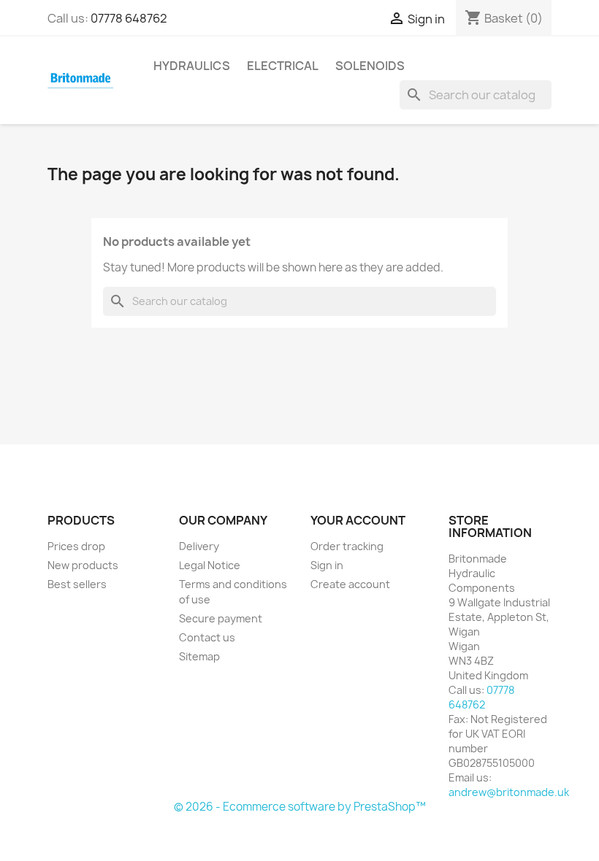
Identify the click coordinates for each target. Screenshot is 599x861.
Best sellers (77, 584)
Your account (357, 520)
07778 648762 (129, 18)
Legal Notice (209, 565)
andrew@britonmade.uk (509, 792)
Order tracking (347, 546)
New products (82, 565)
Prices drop (76, 546)
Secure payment (220, 618)
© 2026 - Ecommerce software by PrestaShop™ (300, 806)
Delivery (199, 546)
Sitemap (199, 656)
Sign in (326, 565)
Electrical (282, 66)
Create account (350, 584)
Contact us (207, 637)
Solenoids (370, 66)
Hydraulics (191, 66)
